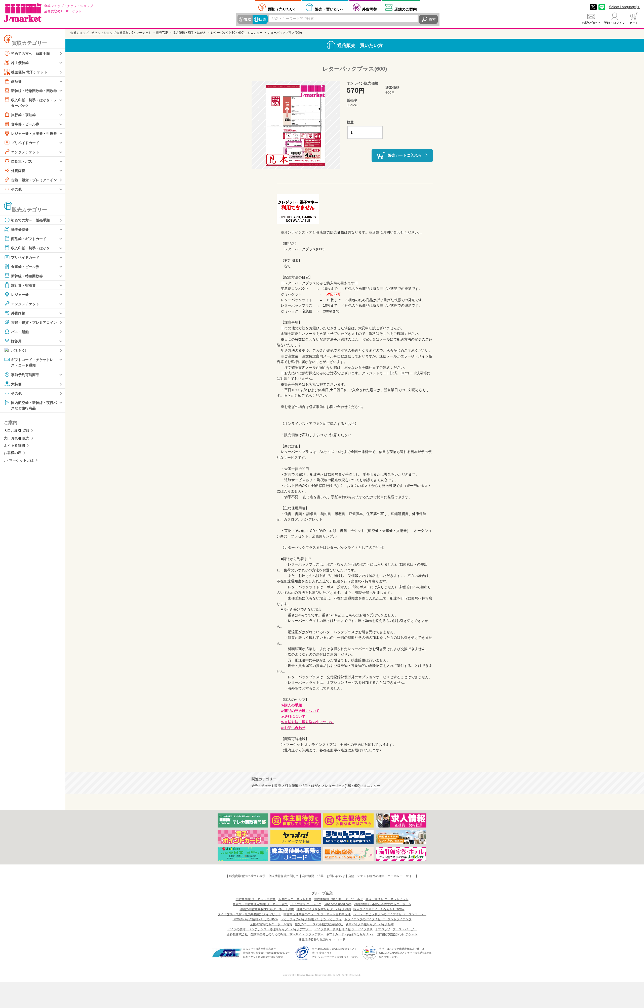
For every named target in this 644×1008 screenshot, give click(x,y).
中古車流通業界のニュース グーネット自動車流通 (317, 914)
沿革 (320, 876)
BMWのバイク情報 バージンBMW (255, 919)
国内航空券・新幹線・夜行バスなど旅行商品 (34, 405)
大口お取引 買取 (16, 431)
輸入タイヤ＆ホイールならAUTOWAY (379, 909)
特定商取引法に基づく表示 (247, 876)
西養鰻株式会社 (237, 934)
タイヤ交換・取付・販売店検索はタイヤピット (249, 914)
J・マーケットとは (19, 460)
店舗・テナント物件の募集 (366, 876)
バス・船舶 (20, 332)
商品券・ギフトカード (28, 239)
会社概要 (308, 876)
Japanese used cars (337, 904)
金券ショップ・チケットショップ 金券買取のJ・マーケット (110, 32)
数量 (350, 122)
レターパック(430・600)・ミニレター (237, 32)
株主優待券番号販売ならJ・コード (322, 939)
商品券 (16, 81)
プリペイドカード (25, 143)
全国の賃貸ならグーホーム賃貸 (271, 924)
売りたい (282, 9)
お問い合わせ (591, 23)
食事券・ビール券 (25, 124)
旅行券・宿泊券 (23, 115)
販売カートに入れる (405, 155)
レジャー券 (20, 295)
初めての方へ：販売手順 (30, 220)
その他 (16, 189)
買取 (247, 19)
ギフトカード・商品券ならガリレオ (350, 934)
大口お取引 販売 (16, 438)
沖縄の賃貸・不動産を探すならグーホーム (382, 904)
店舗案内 (405, 9)
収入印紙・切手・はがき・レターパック (34, 103)
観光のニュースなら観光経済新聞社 (319, 924)
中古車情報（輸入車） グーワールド (338, 899)
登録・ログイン (614, 23)
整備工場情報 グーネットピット (387, 899)
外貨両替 (369, 9)
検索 (432, 19)
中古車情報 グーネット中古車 (256, 899)
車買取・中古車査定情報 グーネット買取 (260, 904)
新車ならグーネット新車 (294, 899)
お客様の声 (12, 453)
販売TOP (162, 32)
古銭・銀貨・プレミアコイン (34, 180)
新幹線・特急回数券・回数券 (34, 91)
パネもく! (18, 350)
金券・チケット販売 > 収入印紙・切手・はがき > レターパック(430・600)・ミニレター (316, 786)
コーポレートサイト (401, 876)
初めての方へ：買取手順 (30, 54)
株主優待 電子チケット (29, 72)
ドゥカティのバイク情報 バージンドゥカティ (311, 919)
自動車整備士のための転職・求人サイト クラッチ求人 (287, 934)
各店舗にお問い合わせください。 (395, 232)
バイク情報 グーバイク (305, 904)
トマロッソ (382, 929)
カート (633, 23)
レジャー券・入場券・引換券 (34, 133)
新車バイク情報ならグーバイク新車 (370, 924)
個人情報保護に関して (284, 876)
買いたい (330, 9)
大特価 (16, 384)
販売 (262, 19)
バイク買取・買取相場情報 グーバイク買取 (343, 929)
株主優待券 (20, 63)
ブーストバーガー (405, 929)
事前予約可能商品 (25, 375)
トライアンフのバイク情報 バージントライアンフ (378, 919)
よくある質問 (14, 445)
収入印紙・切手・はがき (30, 248)
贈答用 (16, 341)
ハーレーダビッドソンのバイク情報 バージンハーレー (389, 914)
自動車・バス (21, 161)
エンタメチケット (25, 152)
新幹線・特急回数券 (27, 276)
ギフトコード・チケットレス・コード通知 (32, 362)
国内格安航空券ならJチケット (397, 934)
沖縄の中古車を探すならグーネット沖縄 (267, 909)
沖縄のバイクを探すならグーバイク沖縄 (324, 909)
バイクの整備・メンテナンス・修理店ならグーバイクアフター (269, 929)
